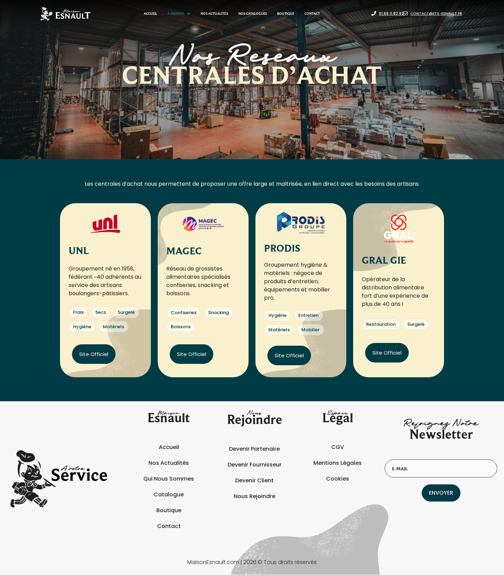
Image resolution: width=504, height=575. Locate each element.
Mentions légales (337, 463)
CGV (337, 447)
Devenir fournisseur (254, 465)
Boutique (285, 13)
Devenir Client (254, 480)
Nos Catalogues (252, 13)
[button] (178, 14)
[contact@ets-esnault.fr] (405, 13)
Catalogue (169, 494)
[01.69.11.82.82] (373, 13)
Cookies (337, 479)
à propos (175, 13)
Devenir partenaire (254, 449)
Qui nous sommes (168, 479)
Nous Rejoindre (254, 496)
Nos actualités (214, 13)
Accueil (150, 13)
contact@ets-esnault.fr (436, 13)
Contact (312, 13)
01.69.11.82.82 (391, 13)
